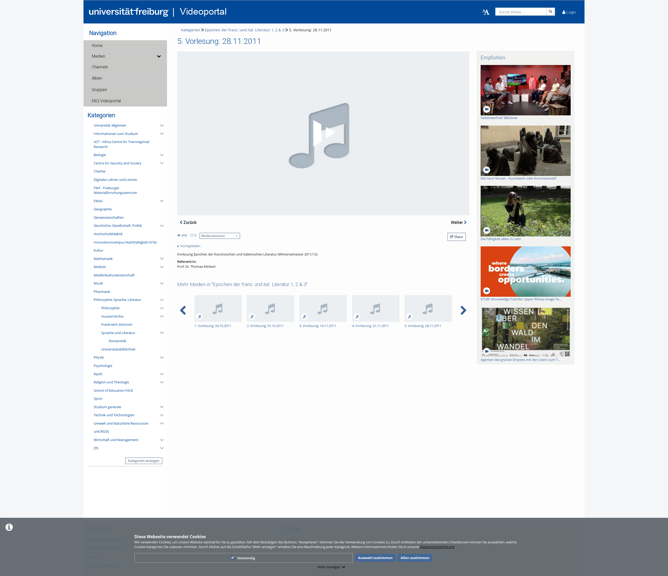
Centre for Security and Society (117, 163)
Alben (97, 78)
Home (97, 45)
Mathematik (103, 258)
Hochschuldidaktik (108, 233)
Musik (98, 283)
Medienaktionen (213, 236)
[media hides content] (158, 56)
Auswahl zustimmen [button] (375, 557)
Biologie (100, 154)
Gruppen (99, 89)
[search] (521, 12)
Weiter (457, 222)
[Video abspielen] (323, 133)
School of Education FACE (113, 390)
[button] (125, 45)
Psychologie (103, 365)
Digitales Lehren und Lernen (115, 179)
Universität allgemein (110, 125)
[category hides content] (160, 125)
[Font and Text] (486, 12)
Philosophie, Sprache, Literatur (117, 299)
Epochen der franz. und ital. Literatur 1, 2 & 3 (244, 29)
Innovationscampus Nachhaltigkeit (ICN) (125, 242)
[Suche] (550, 12)
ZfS (96, 448)
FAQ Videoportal (106, 101)
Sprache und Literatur (118, 332)
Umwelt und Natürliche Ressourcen (121, 423)
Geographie (103, 209)
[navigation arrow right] (463, 310)
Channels (100, 67)
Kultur (98, 250)
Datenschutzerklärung (437, 546)
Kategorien (190, 29)
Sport (98, 398)
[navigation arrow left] (183, 310)
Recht (98, 374)
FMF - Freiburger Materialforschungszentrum (115, 190)
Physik (99, 357)
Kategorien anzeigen (143, 460)
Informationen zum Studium (116, 133)
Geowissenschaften (109, 217)
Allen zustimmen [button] (415, 557)
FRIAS (98, 201)
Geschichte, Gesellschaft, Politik (118, 225)
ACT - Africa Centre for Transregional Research (121, 144)
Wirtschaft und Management (116, 439)
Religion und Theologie (111, 382)
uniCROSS (101, 431)
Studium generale (107, 407)
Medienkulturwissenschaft (114, 275)
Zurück (189, 222)
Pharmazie (102, 291)
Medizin (100, 266)
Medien (98, 56)
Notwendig (246, 558)
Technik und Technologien (114, 415)
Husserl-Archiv (112, 316)
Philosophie (110, 308)
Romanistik (117, 341)
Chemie (99, 171)
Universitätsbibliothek (118, 349)
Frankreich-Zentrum (116, 324)
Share (458, 236)
